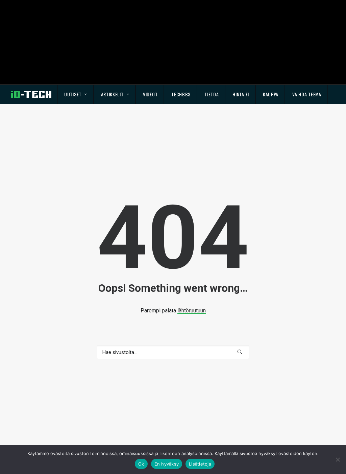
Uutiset (72, 94)
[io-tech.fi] (31, 94)
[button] (239, 351)
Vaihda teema (306, 94)
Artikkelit (112, 94)
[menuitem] (76, 94)
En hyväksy (166, 464)
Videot (150, 94)
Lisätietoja (200, 464)
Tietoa (211, 94)
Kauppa (270, 94)
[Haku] (173, 352)
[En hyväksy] (337, 459)
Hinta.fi (240, 94)
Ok (141, 464)
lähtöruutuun (191, 310)
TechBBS (181, 94)
